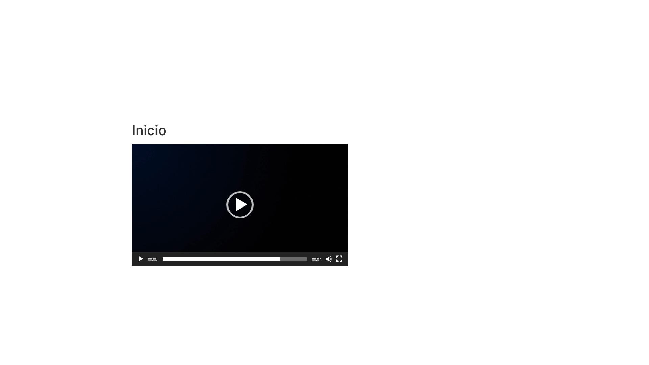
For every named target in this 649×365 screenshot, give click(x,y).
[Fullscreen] (339, 259)
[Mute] (328, 259)
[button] (240, 204)
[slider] (235, 259)
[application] (240, 205)
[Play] (140, 259)
